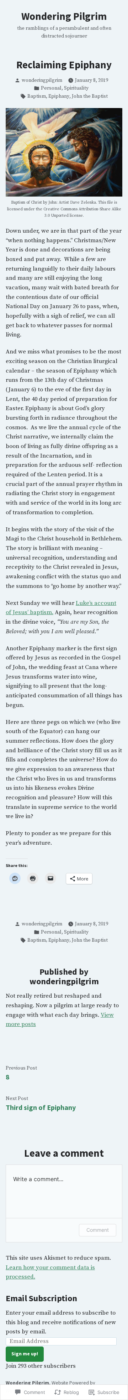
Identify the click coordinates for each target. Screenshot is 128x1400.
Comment (97, 1230)
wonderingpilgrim (42, 80)
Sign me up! (24, 1353)
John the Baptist (90, 96)
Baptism (36, 96)
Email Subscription (41, 1298)
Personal (51, 88)
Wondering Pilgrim (64, 16)
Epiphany (58, 96)
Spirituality (76, 88)
